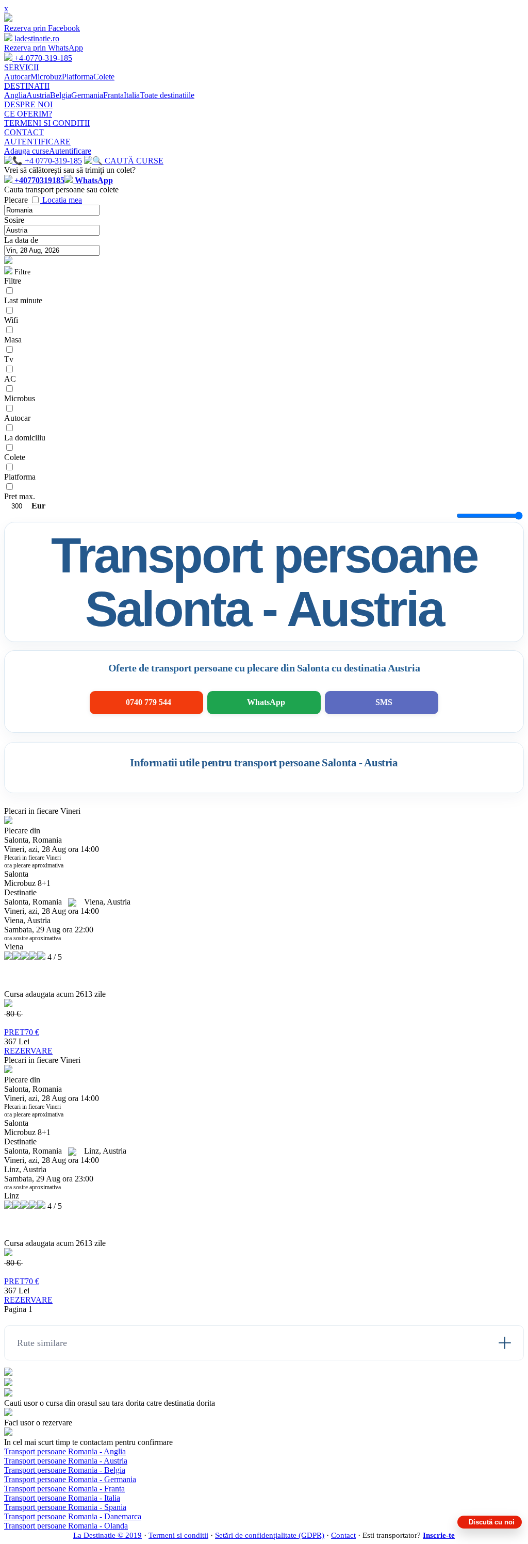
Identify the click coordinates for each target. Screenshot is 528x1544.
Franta (113, 95)
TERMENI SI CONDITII (47, 123)
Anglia (15, 95)
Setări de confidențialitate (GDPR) (269, 1535)
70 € (21, 1032)
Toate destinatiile (167, 95)
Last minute (23, 300)
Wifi (11, 320)
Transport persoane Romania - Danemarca (72, 1516)
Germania (87, 95)
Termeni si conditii (178, 1535)
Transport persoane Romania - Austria (65, 1460)
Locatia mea (62, 199)
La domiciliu (24, 437)
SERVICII (21, 67)
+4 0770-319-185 (52, 160)
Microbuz (46, 76)
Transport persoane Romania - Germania (70, 1479)
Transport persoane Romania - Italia (62, 1497)
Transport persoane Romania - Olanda (66, 1525)
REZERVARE (28, 1050)
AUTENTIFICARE (37, 141)
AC (10, 378)
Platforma (77, 76)
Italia (132, 95)
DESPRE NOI (28, 104)
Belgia (60, 95)
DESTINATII (27, 85)
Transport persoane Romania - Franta (64, 1488)
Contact (343, 1535)
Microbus (19, 398)
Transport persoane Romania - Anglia (65, 1451)
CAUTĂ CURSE (133, 160)
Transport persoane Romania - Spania (65, 1507)
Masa (13, 339)
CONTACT (24, 132)
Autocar (17, 76)
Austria (38, 95)
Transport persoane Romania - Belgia (64, 1470)
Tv (8, 359)
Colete (103, 76)
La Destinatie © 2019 (107, 1535)
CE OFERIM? (28, 113)
